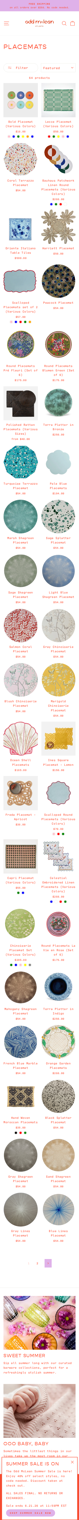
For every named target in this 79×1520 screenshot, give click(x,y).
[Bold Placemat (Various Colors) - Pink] (9, 136)
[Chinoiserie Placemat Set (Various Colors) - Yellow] (25, 964)
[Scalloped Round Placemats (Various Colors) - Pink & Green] (63, 833)
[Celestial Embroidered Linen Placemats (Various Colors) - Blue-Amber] (56, 901)
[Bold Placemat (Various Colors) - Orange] (27, 136)
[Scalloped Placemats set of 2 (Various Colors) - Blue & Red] (20, 321)
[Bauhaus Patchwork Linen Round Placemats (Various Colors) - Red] (60, 204)
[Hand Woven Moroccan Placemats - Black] (15, 1132)
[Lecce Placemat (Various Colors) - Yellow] (58, 136)
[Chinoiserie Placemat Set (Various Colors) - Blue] (15, 964)
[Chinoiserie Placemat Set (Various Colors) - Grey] (29, 964)
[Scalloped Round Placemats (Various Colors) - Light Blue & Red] (58, 833)
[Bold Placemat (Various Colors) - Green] (18, 136)
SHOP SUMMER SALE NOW (30, 1512)
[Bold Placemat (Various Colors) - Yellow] (23, 136)
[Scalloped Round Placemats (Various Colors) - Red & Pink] (53, 833)
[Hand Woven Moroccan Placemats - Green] (25, 1132)
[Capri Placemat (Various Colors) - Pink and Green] (18, 892)
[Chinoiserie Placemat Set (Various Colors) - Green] (11, 964)
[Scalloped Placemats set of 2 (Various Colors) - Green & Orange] (29, 321)
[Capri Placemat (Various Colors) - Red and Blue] (23, 892)
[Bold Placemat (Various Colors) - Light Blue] (32, 136)
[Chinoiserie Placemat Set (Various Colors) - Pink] (20, 964)
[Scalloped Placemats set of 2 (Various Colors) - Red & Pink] (11, 321)
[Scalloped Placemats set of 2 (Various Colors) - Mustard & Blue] (15, 321)
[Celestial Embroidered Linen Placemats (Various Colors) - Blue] (51, 901)
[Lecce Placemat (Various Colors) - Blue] (67, 136)
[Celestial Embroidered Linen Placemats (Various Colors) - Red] (60, 901)
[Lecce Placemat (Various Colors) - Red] (49, 136)
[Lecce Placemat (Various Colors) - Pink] (63, 136)
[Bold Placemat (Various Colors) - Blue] (13, 136)
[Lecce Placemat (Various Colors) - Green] (53, 136)
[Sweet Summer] (39, 1323)
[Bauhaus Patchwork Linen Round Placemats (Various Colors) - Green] (56, 204)
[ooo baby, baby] (39, 1411)
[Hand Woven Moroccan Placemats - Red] (20, 1132)
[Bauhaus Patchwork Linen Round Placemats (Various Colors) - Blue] (51, 204)
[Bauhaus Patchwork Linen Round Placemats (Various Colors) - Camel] (65, 204)
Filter (21, 67)
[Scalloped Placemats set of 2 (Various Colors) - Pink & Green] (25, 321)
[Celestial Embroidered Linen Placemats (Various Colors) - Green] (65, 901)
